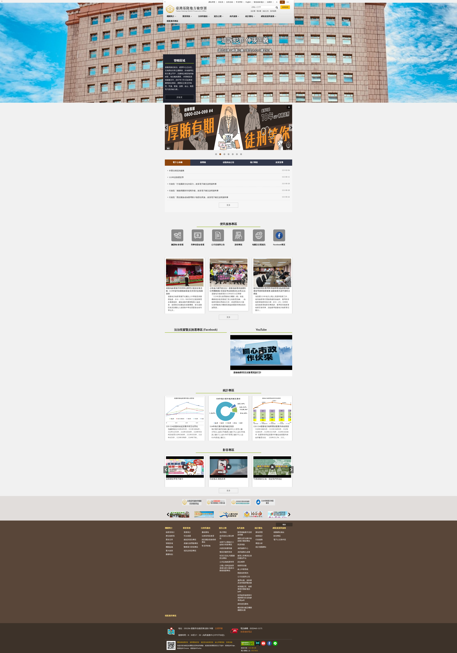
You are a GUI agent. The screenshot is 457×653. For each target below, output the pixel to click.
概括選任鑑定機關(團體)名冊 (245, 609)
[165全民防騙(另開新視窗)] (253, 514)
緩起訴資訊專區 (190, 540)
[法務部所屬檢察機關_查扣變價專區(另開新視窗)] (192, 502)
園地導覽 (259, 532)
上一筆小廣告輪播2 (167, 514)
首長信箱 (229, 2)
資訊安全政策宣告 (207, 642)
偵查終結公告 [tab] (228, 162)
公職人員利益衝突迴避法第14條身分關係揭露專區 (227, 568)
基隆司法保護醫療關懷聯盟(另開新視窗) (241, 154)
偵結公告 (266, 11)
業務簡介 (187, 532)
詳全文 (179, 97)
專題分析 (259, 543)
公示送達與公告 (244, 577)
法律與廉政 (203, 16)
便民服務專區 (228, 224)
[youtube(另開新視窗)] (263, 644)
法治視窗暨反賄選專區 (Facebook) (195, 329)
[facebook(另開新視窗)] (269, 644)
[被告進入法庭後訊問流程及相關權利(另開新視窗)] (228, 126)
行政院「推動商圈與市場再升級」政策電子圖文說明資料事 (194, 191)
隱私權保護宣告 (182, 642)
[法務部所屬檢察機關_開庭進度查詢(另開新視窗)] (241, 502)
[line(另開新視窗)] (275, 644)
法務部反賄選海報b (220, 154)
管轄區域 (179, 60)
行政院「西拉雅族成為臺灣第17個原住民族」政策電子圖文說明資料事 (198, 197)
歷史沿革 (169, 540)
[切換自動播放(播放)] (289, 107)
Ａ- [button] (277, 2)
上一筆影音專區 (165, 469)
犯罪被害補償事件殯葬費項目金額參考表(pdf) (245, 597)
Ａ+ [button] (287, 2)
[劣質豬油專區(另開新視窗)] (204, 514)
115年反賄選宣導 (176, 177)
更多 (228, 205)
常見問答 (239, 2)
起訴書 (253, 11)
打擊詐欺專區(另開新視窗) (224, 154)
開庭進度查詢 (243, 573)
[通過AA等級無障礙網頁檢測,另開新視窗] (247, 644)
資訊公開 (217, 16)
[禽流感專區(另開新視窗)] (179, 514)
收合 (284, 524)
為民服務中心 (243, 548)
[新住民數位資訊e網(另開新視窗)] (277, 514)
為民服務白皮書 (244, 552)
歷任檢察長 (170, 536)
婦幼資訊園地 (243, 604)
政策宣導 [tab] (279, 162)
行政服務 (259, 540)
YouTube (261, 329)
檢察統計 (259, 536)
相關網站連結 (278, 532)
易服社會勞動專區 (191, 543)
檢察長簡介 (170, 532)
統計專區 (228, 390)
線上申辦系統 (243, 569)
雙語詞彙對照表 (226, 552)
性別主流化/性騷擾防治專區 (227, 557)
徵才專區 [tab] (254, 162)
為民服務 (273, 11)
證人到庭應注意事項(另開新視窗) (233, 154)
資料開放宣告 (194, 642)
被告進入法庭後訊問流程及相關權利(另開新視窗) (228, 154)
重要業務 (186, 16)
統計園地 (249, 16)
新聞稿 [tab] (203, 162)
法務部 (269, 2)
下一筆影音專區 (291, 469)
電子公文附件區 (279, 540)
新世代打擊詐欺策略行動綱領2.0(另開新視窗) (237, 154)
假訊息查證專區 (190, 551)
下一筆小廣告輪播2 (289, 514)
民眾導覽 (241, 545)
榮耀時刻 (169, 554)
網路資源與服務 (267, 16)
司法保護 (187, 536)
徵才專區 (223, 532)
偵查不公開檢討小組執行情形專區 (227, 543)
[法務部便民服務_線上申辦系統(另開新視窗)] (216, 502)
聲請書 (259, 11)
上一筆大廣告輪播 (165, 127)
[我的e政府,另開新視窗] (257, 644)
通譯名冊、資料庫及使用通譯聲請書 (245, 582)
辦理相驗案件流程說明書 (245, 533)
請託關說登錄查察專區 (209, 541)
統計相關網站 (261, 547)
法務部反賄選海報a (216, 154)
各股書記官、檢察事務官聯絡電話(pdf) (245, 589)
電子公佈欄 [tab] (177, 162)
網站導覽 (212, 2)
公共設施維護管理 (227, 562)
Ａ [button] (282, 2)
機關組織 (169, 547)
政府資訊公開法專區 (227, 537)
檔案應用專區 (172, 21)
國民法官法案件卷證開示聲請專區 (245, 540)
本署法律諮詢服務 (176, 171)
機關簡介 (170, 16)
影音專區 (228, 450)
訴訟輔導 (241, 562)
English (248, 2)
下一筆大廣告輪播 (291, 127)
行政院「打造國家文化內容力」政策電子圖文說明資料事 (193, 184)
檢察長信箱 (242, 566)
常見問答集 (206, 546)
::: (164, 2)
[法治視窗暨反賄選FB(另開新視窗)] (265, 502)
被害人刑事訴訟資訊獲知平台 (245, 557)
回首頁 (220, 2)
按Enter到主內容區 (9, 2)
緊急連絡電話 (259, 2)
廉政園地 (205, 532)
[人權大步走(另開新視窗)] (228, 514)
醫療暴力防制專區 (191, 547)
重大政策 (169, 551)
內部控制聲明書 (226, 548)
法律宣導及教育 (208, 536)
